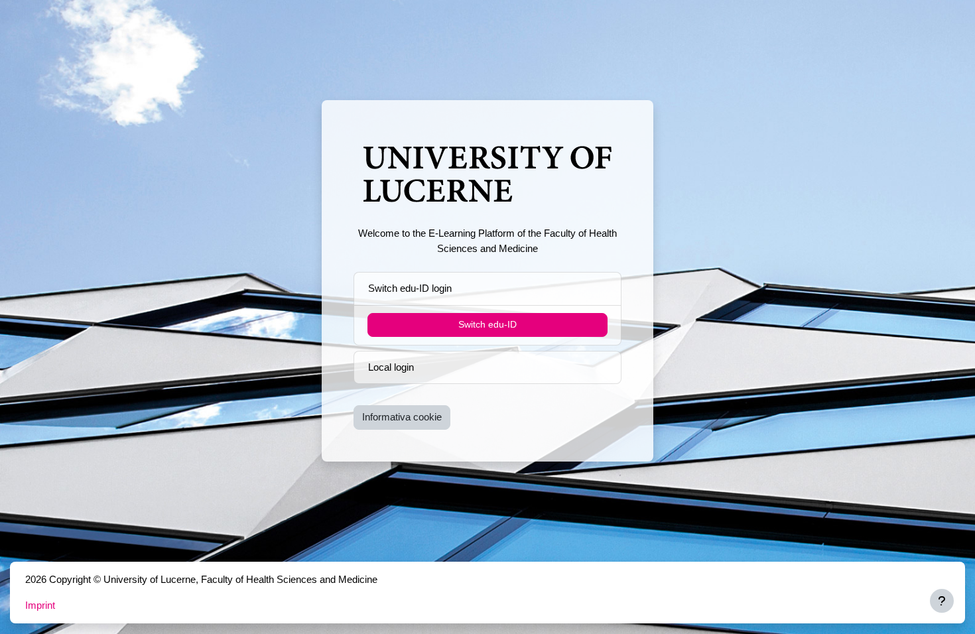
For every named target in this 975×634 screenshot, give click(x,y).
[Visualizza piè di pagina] (942, 601)
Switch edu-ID (487, 324)
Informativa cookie (402, 416)
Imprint (40, 605)
